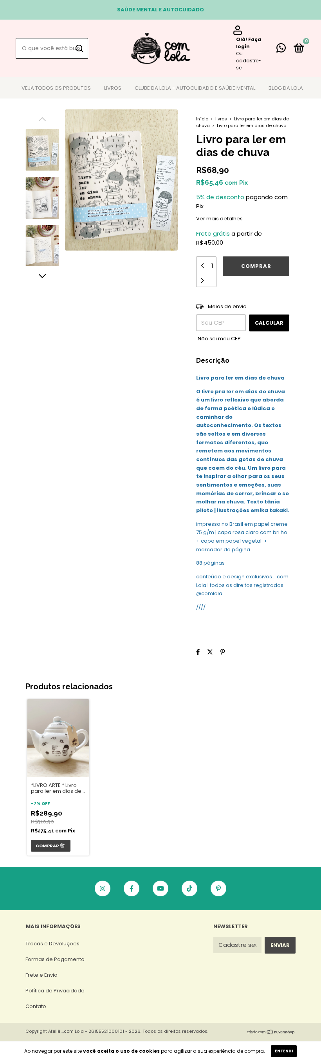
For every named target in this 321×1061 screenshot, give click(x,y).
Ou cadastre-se (248, 60)
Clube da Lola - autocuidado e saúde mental (195, 88)
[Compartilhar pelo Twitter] (210, 652)
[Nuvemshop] (271, 1032)
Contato (35, 1006)
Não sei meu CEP (219, 338)
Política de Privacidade (55, 990)
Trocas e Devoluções (52, 943)
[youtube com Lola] (160, 888)
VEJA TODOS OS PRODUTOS (56, 88)
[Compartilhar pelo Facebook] (198, 652)
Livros (112, 88)
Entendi (284, 1051)
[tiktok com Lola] (189, 888)
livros (221, 119)
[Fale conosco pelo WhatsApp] (281, 49)
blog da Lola (286, 88)
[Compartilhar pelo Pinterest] (222, 652)
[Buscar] (78, 49)
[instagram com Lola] (102, 888)
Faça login (248, 43)
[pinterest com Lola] (218, 888)
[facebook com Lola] (131, 888)
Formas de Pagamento (55, 959)
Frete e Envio (41, 975)
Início (202, 119)
